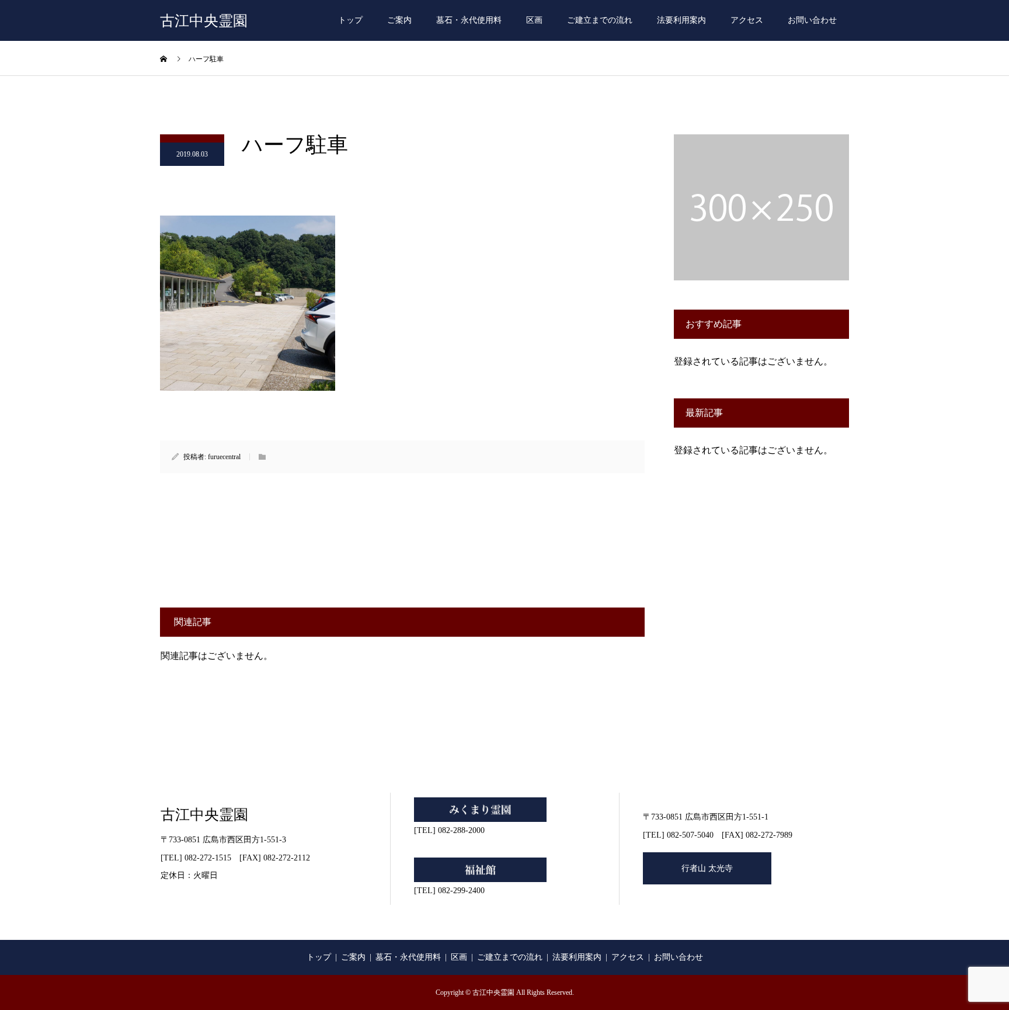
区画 (534, 20)
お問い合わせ (812, 20)
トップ (350, 20)
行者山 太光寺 (707, 868)
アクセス (746, 20)
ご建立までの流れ (599, 20)
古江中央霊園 (204, 20)
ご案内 (399, 20)
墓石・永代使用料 (469, 20)
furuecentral (224, 457)
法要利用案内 (681, 20)
